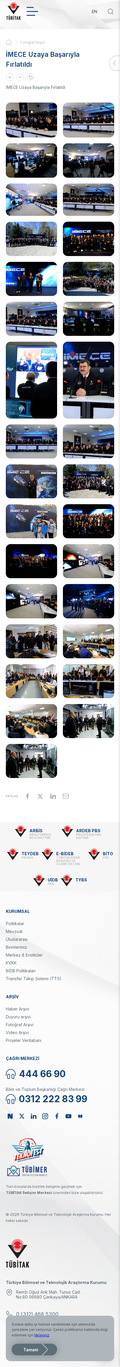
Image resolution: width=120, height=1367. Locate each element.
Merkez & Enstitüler (24, 955)
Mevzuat (14, 931)
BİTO (108, 853)
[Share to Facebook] (27, 796)
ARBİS (36, 830)
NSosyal (10, 1116)
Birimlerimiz (16, 947)
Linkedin (33, 1116)
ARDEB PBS (88, 830)
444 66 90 (42, 1074)
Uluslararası (17, 939)
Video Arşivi (17, 1032)
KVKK (11, 962)
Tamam (30, 1349)
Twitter (21, 1116)
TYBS (81, 879)
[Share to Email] (65, 796)
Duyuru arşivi (18, 1016)
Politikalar (15, 923)
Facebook (56, 1116)
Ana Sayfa (13, 42)
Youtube (68, 1116)
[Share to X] (40, 796)
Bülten (80, 1116)
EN (94, 11)
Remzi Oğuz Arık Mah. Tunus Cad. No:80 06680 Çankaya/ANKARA (48, 1294)
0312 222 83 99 (53, 1099)
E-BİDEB (65, 853)
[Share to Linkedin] (53, 796)
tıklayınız (41, 1335)
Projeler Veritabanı (23, 1040)
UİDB (53, 879)
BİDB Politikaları (21, 970)
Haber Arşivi (17, 1008)
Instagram (45, 1116)
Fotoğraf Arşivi (32, 42)
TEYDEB (30, 853)
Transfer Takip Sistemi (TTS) (33, 978)
